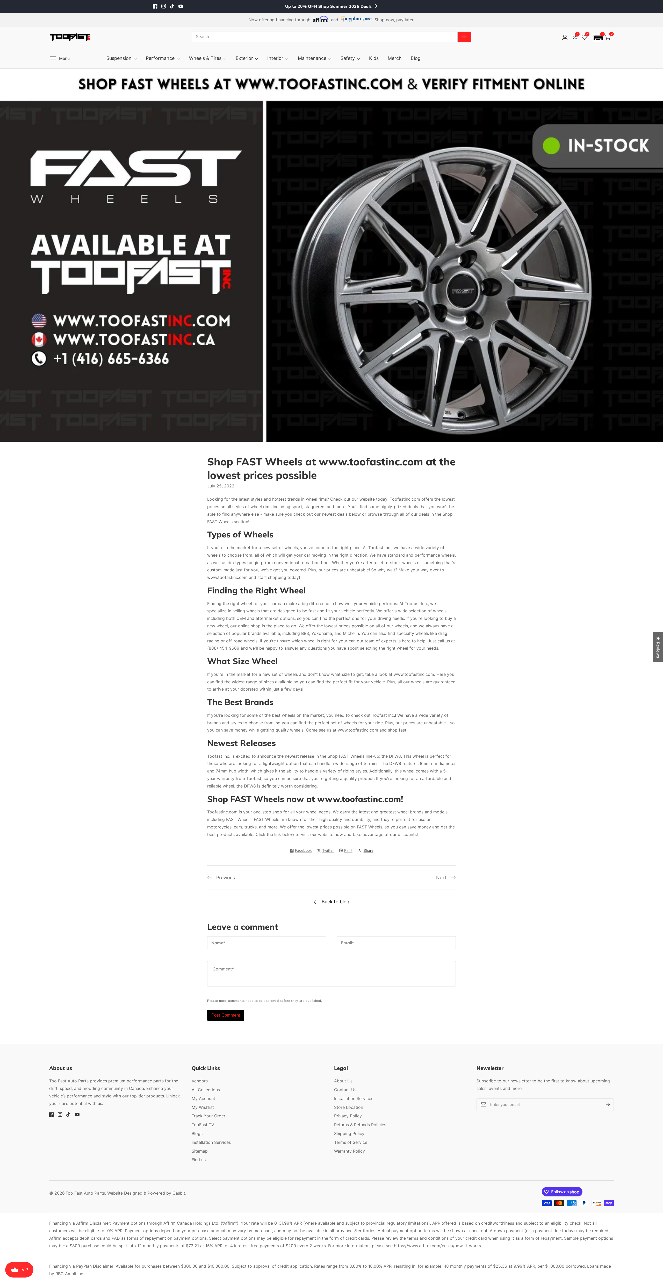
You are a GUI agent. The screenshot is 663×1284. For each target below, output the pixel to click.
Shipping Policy (349, 1133)
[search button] (464, 37)
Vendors (200, 1080)
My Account (203, 1098)
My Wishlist (203, 1107)
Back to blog (335, 901)
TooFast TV (203, 1124)
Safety (348, 58)
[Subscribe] (607, 1104)
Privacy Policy (348, 1115)
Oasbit (178, 1193)
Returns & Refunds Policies (360, 1124)
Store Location (348, 1107)
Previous (225, 877)
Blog (416, 58)
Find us (199, 1159)
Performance (160, 58)
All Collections (206, 1089)
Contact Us (345, 1089)
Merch (395, 58)
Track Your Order (208, 1115)
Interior (275, 58)
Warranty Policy (349, 1151)
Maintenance (312, 58)
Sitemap (200, 1151)
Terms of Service (350, 1142)
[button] (598, 37)
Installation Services (211, 1142)
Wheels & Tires (205, 58)
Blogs (197, 1133)
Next (441, 877)
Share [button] (368, 850)
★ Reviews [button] (658, 647)
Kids (374, 58)
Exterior (244, 58)
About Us (343, 1080)
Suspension (119, 58)
